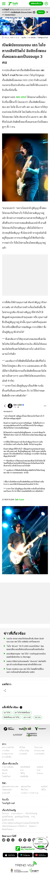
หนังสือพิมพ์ (24, 767)
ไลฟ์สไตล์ (5, 776)
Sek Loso (19, 499)
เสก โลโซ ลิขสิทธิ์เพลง (20, 712)
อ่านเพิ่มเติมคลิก (21, 12)
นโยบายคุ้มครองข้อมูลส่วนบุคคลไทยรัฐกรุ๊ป (18, 820)
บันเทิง (25, 37)
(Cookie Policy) (10, 15)
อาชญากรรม (7, 754)
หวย (37, 770)
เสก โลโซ (6, 712)
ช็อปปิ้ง (5, 799)
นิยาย (4, 773)
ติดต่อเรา (29, 823)
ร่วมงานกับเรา (16, 813)
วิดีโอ (22, 773)
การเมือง (5, 751)
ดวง (21, 770)
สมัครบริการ (36, 3)
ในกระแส (37, 747)
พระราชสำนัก (7, 747)
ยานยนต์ (22, 754)
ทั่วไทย (21, 747)
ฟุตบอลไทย (23, 786)
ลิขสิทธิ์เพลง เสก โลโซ (38, 712)
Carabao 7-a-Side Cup (29, 793)
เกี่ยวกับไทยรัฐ (29, 813)
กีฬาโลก (22, 790)
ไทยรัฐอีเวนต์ (7, 803)
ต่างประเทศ (38, 751)
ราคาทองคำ (38, 754)
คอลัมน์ (38, 767)
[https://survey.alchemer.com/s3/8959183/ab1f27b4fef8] (40, 843)
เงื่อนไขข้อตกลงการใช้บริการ (13, 823)
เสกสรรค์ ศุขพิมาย (31, 717)
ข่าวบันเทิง (33, 37)
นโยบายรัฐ (23, 751)
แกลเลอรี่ (5, 793)
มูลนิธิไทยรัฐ (41, 813)
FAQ (18, 817)
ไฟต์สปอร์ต (6, 790)
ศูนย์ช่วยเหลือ (27, 817)
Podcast (39, 773)
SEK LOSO (21, 97)
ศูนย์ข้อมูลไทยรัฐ (8, 817)
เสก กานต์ (7, 717)
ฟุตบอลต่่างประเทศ (9, 786)
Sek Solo (17, 717)
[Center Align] (47, 12)
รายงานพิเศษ (7, 767)
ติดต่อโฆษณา (40, 823)
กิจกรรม (5, 813)
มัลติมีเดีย (23, 776)
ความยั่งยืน (6, 757)
